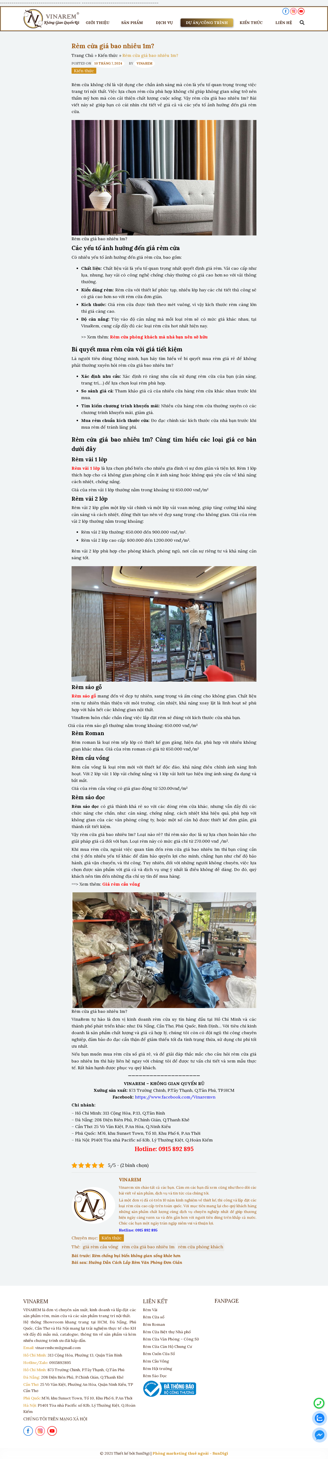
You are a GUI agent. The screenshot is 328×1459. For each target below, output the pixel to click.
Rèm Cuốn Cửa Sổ (159, 1353)
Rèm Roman (154, 1324)
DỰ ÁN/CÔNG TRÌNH (207, 22)
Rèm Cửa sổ (153, 1317)
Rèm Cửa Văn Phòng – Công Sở (171, 1339)
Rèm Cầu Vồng (156, 1361)
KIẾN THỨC (251, 22)
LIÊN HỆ (283, 22)
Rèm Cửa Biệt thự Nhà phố (167, 1331)
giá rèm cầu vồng (100, 1246)
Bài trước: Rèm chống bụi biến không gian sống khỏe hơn (126, 1255)
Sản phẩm (132, 22)
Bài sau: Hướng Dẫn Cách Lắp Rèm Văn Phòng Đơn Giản (127, 1262)
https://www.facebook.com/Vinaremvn (175, 1097)
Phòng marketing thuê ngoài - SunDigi (190, 1453)
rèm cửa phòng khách (200, 1246)
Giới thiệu (97, 22)
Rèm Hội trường (157, 1368)
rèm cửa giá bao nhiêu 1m (148, 1246)
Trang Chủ (82, 55)
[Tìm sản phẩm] (300, 22)
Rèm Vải (150, 1309)
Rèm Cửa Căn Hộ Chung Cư (167, 1346)
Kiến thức (108, 55)
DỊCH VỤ (164, 22)
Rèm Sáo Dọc (155, 1375)
